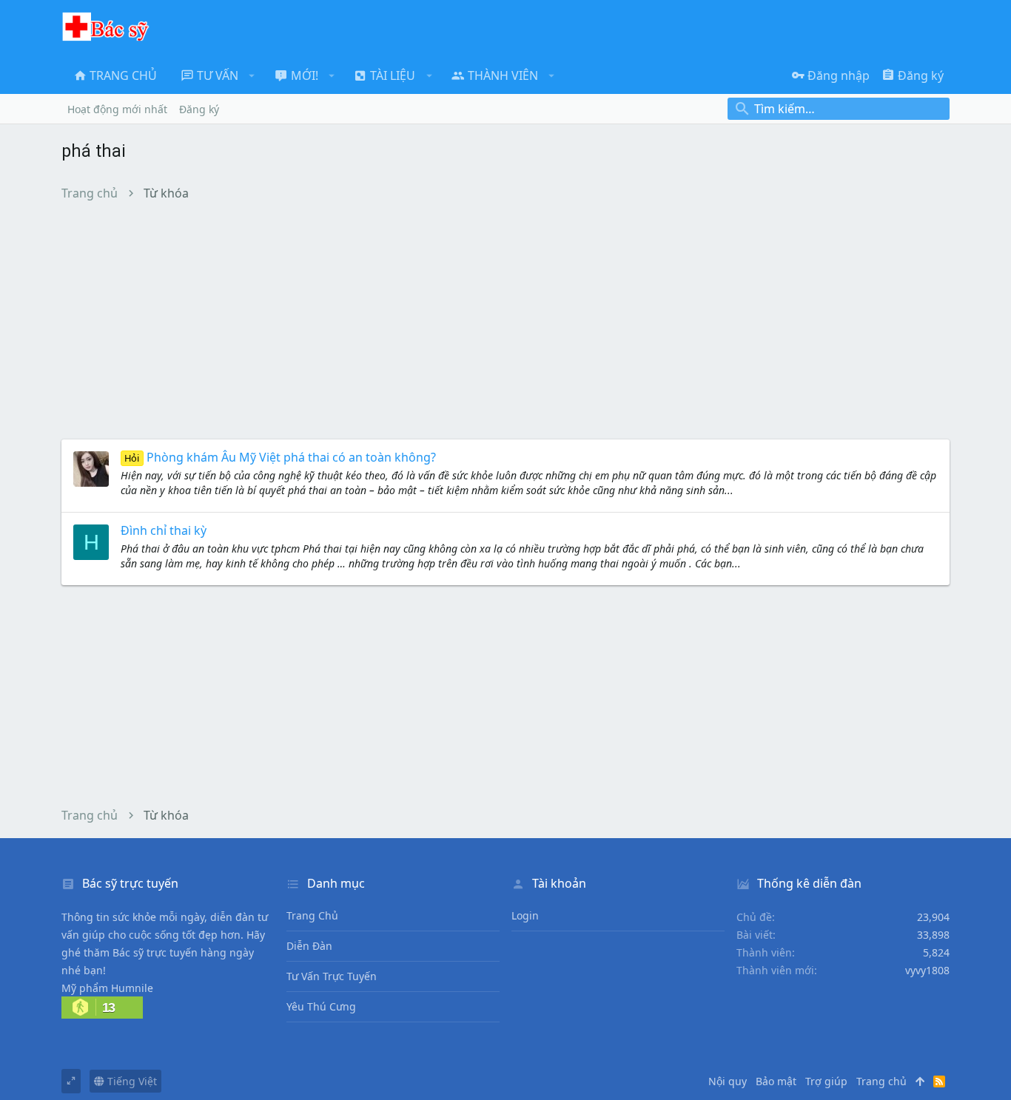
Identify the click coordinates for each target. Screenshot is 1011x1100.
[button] (252, 75)
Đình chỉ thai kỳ (163, 530)
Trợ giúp (826, 1081)
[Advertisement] (505, 319)
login (525, 915)
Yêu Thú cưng (321, 1006)
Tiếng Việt (130, 1081)
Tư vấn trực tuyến (331, 976)
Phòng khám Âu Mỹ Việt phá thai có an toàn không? (279, 457)
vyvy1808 (927, 970)
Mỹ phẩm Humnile (107, 988)
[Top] (920, 1081)
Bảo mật (776, 1081)
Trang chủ (312, 915)
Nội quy (727, 1081)
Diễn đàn (309, 946)
